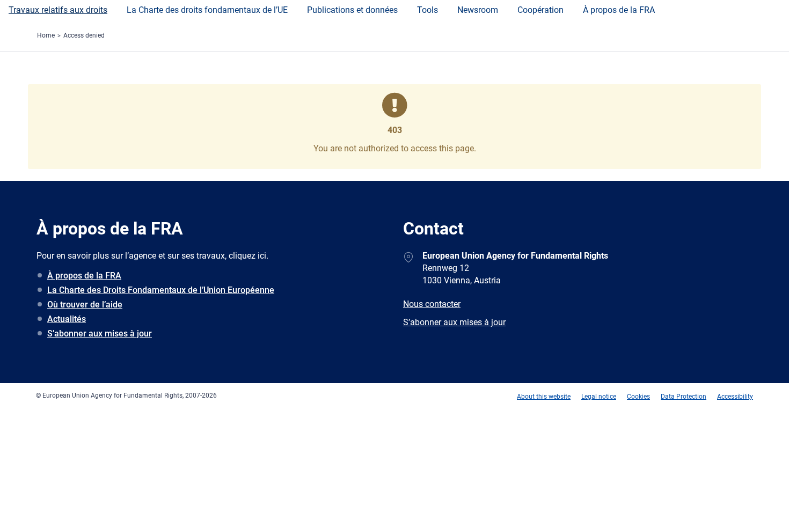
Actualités (66, 319)
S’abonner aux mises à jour (99, 333)
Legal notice (598, 396)
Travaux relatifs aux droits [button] (58, 10)
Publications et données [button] (352, 10)
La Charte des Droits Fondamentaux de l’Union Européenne (160, 290)
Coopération (540, 10)
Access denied (84, 35)
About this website (544, 396)
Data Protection (683, 396)
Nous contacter (432, 304)
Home (46, 35)
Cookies (638, 396)
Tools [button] (427, 10)
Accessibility (735, 396)
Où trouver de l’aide (84, 304)
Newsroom (477, 10)
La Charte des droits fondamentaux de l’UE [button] (207, 10)
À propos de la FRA (619, 10)
